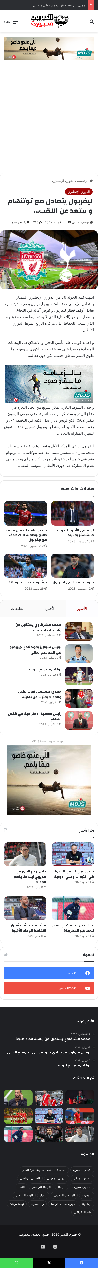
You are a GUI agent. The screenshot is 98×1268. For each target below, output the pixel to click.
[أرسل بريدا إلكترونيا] (69, 222)
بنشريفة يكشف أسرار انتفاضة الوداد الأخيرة (28, 928)
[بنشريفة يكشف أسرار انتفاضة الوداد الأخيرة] (25, 908)
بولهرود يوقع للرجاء (45, 669)
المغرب (86, 1195)
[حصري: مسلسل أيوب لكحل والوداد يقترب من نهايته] (79, 698)
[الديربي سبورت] (49, 21)
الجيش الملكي (82, 1178)
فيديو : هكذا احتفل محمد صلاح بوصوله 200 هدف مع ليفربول (26, 535)
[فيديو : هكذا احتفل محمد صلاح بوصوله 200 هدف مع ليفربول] (25, 513)
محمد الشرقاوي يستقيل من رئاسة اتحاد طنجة (38, 628)
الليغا (21, 1187)
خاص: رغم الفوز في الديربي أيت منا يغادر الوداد (30, 876)
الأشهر (82, 608)
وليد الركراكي (82, 1212)
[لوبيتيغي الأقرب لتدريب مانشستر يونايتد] (72, 513)
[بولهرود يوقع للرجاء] (79, 676)
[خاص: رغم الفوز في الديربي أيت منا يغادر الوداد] (25, 854)
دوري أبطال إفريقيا (63, 1204)
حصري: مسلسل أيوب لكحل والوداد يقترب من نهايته (39, 694)
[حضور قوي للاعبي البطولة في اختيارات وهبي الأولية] (73, 854)
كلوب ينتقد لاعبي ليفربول (73, 582)
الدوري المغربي (56, 1178)
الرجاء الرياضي (41, 1187)
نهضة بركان (17, 1204)
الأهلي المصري (82, 1170)
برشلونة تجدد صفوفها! (28, 582)
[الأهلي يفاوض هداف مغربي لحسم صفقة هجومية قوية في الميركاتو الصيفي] (18, 1116)
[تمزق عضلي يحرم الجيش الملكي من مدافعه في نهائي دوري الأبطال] (79, 1097)
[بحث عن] (91, 23)
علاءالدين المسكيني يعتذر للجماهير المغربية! (73, 928)
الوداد (43, 1195)
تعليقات (17, 608)
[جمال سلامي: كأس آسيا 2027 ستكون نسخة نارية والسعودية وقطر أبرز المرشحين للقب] (49, 1134)
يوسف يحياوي (80, 222)
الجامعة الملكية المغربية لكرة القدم (44, 1170)
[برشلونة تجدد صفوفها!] (25, 566)
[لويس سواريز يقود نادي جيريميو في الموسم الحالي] (79, 653)
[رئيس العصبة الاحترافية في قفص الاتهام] (79, 720)
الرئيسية (83, 181)
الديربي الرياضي (30, 1178)
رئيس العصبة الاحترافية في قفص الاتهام (34, 717)
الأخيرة (49, 608)
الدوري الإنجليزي (63, 181)
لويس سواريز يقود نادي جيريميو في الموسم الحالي (35, 650)
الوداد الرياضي (24, 1195)
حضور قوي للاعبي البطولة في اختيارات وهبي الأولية (73, 874)
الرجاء (61, 1187)
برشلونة (86, 1204)
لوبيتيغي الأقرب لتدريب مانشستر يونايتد (75, 532)
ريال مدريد (37, 1204)
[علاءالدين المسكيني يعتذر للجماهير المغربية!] (73, 908)
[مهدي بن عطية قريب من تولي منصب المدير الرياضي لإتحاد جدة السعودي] (18, 1098)
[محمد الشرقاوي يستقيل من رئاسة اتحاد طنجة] (79, 631)
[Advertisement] (49, 121)
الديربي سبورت (81, 1187)
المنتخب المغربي (64, 1195)
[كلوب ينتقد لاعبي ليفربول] (72, 566)
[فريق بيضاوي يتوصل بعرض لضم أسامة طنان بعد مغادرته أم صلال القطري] (79, 1116)
